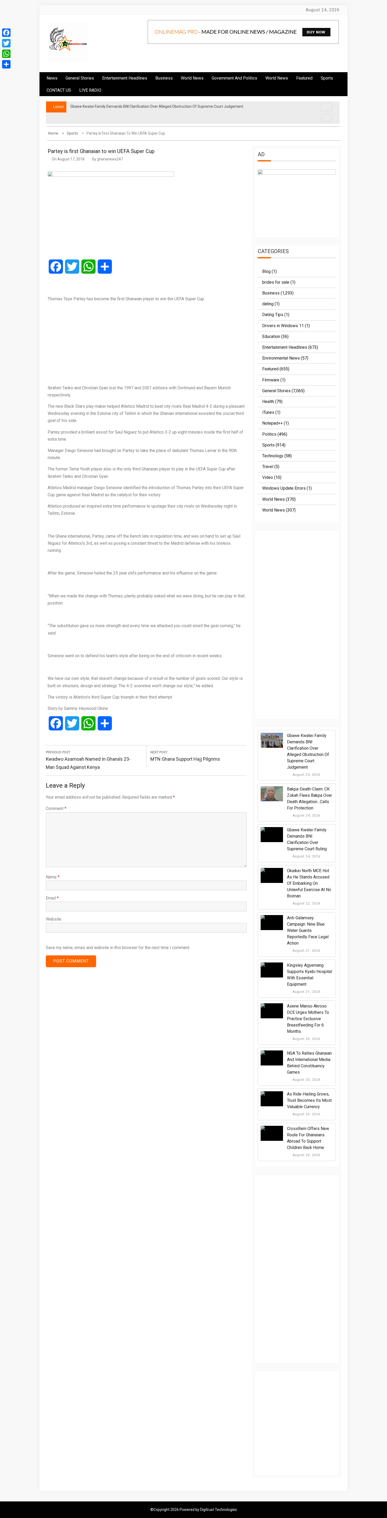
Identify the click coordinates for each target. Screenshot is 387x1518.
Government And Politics (234, 78)
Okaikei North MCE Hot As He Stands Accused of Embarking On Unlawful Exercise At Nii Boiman (309, 883)
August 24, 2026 (305, 775)
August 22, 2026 (305, 903)
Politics (269, 434)
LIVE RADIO (90, 90)
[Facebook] (6, 32)
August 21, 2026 (305, 950)
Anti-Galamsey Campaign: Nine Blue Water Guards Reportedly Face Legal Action (308, 930)
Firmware (270, 379)
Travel (267, 466)
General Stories (80, 78)
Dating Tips (272, 314)
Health (268, 401)
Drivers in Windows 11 (283, 325)
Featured (304, 78)
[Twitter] (6, 43)
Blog (266, 271)
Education (271, 336)
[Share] (6, 64)
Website (53, 919)
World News (192, 78)
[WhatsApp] (6, 53)
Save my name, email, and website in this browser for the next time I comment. (118, 947)
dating (268, 303)
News (52, 78)
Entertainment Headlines (124, 78)
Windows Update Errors (284, 488)
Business (164, 78)
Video (267, 477)
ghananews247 (110, 159)
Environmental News (281, 358)
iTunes (268, 412)
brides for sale (275, 282)
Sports (268, 445)
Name (52, 877)
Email (52, 898)
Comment (56, 808)
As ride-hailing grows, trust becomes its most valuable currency (309, 1100)
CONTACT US (59, 90)
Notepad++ (272, 423)
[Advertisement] (146, 343)
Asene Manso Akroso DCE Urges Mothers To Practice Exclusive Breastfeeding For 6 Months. (308, 1019)
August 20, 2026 (305, 1039)
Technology (272, 455)
